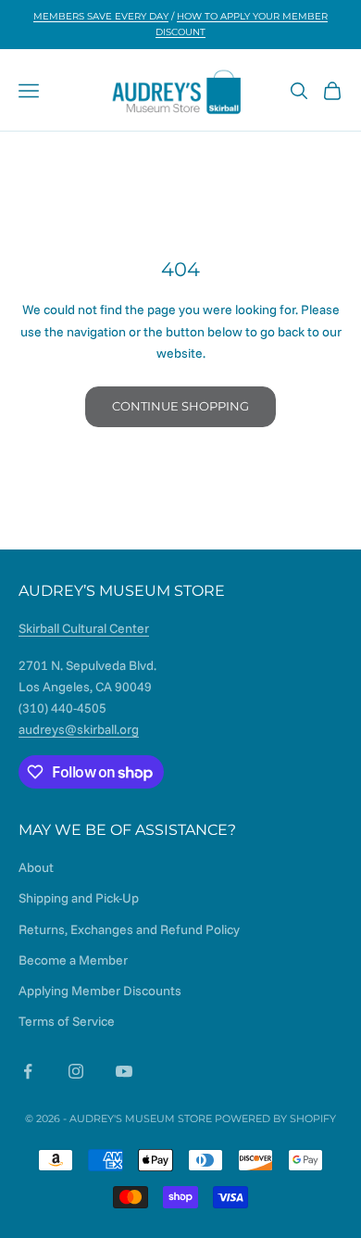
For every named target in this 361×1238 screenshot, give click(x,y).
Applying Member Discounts (100, 990)
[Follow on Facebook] (28, 1071)
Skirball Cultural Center (84, 628)
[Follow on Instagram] (76, 1071)
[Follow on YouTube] (124, 1071)
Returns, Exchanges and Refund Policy (129, 929)
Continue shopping (180, 405)
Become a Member (73, 960)
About (36, 867)
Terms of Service (67, 1021)
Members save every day (100, 16)
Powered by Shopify (275, 1118)
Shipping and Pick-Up (79, 898)
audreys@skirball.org (79, 729)
